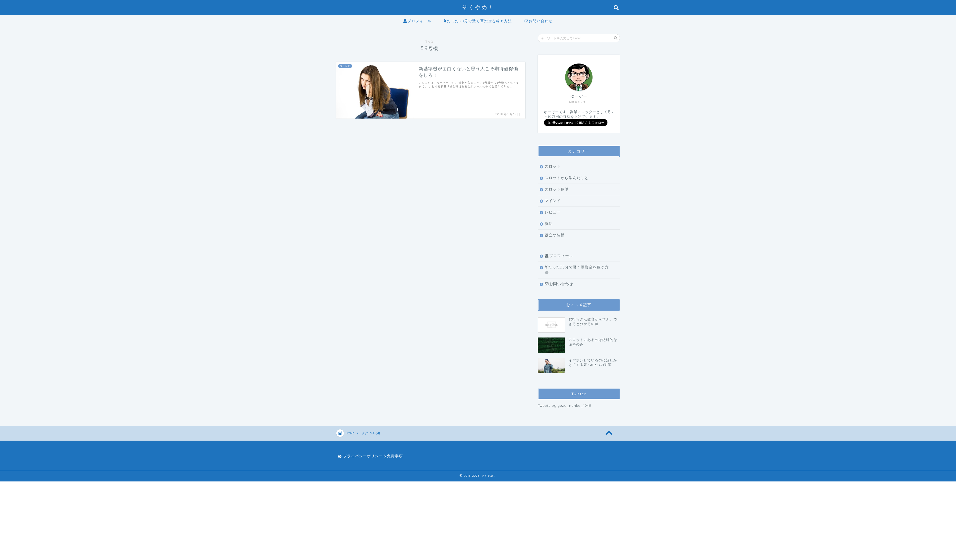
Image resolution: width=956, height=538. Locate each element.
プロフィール (419, 21)
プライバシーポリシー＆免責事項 (373, 456)
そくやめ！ (478, 7)
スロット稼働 (557, 189)
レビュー (553, 212)
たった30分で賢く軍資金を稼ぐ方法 (479, 21)
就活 (549, 223)
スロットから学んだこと (567, 177)
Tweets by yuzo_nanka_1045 (564, 405)
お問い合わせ (541, 21)
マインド (553, 200)
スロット (553, 166)
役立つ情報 (555, 235)
